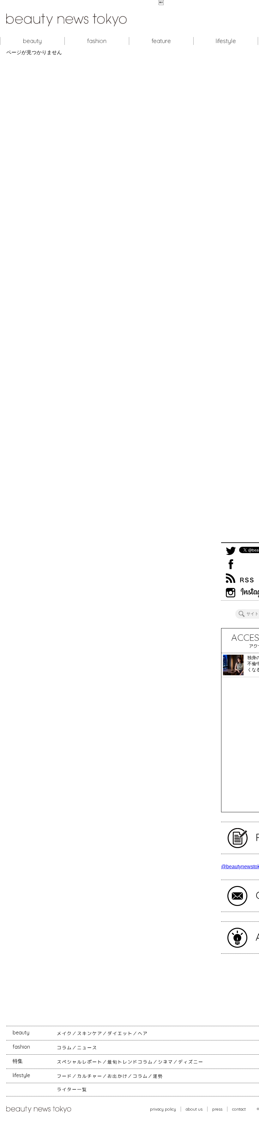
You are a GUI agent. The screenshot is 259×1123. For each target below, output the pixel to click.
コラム (64, 1048)
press (217, 1109)
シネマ (165, 1062)
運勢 (158, 1076)
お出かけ (117, 1076)
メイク (64, 1033)
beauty (32, 41)
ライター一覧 (72, 1089)
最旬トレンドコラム (130, 1062)
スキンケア (89, 1033)
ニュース (87, 1048)
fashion (96, 41)
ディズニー (190, 1062)
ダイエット (120, 1033)
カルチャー (89, 1076)
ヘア (143, 1033)
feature (161, 41)
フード (64, 1076)
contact (239, 1109)
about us (194, 1109)
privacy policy (163, 1109)
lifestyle (225, 41)
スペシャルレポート (79, 1062)
